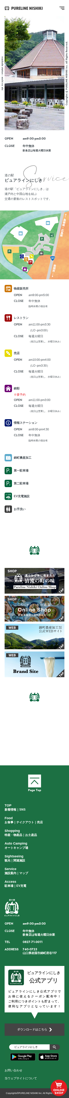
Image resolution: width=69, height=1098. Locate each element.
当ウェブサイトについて (21, 1078)
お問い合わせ (13, 1070)
